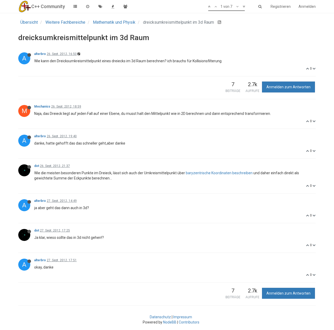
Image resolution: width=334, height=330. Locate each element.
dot (36, 166)
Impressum (182, 317)
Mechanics (42, 106)
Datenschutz (160, 317)
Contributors (189, 322)
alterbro (40, 54)
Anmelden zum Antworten (288, 87)
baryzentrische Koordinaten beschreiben (219, 173)
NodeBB (169, 322)
